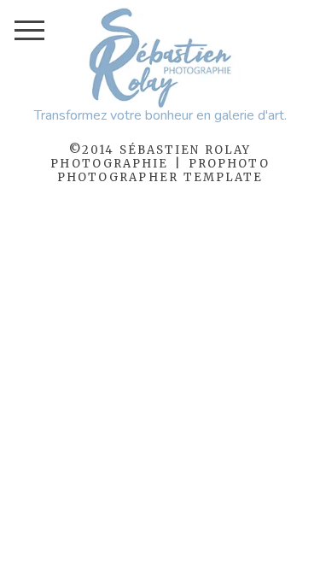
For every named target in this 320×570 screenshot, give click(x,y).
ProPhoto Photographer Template (163, 170)
